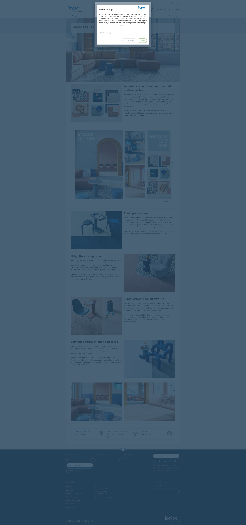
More (121, 26)
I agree (142, 40)
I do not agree (129, 40)
